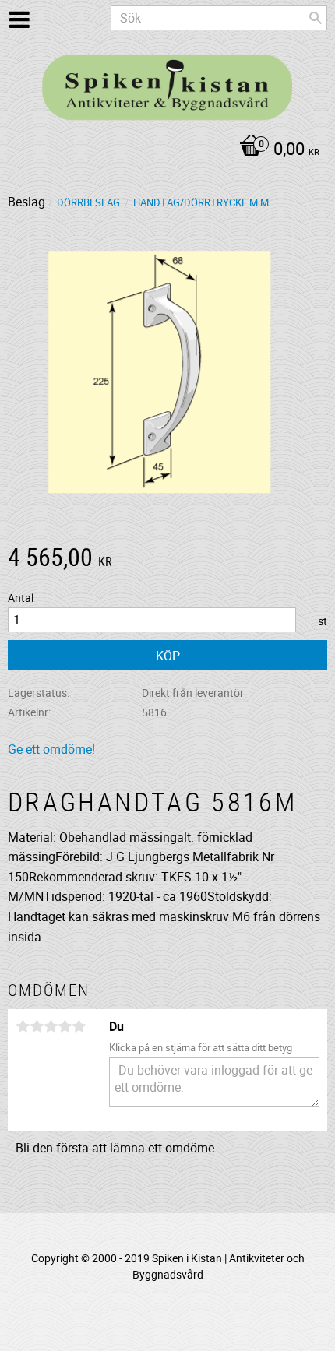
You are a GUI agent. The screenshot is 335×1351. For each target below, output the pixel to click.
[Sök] (315, 18)
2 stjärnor (37, 1026)
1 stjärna (23, 1026)
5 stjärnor (79, 1026)
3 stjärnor (51, 1026)
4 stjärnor (65, 1026)
